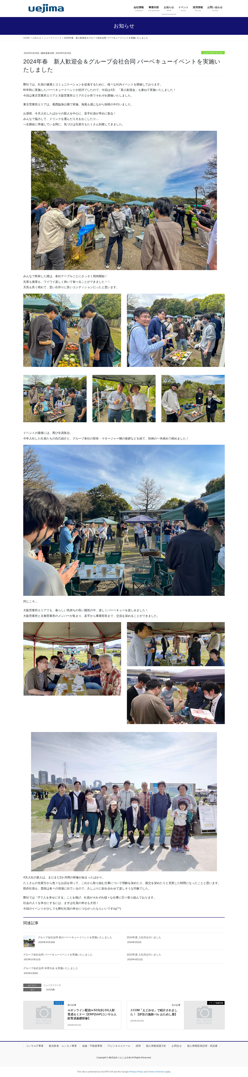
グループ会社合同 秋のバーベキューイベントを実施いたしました (75, 937)
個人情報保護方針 (156, 1045)
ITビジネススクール (119, 1045)
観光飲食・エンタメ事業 (63, 1045)
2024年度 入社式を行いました (144, 937)
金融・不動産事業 (92, 1045)
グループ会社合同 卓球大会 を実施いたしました (50, 968)
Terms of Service (156, 1071)
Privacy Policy (136, 1071)
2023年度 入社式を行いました (144, 954)
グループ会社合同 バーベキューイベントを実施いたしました (58, 954)
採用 (138, 1045)
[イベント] (43, 1013)
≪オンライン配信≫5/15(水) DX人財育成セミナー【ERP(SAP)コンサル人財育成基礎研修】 (92, 1014)
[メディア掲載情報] (204, 1013)
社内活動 (50, 989)
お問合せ (177, 1045)
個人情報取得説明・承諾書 (202, 1045)
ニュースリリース (213, 52)
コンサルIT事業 (35, 1045)
